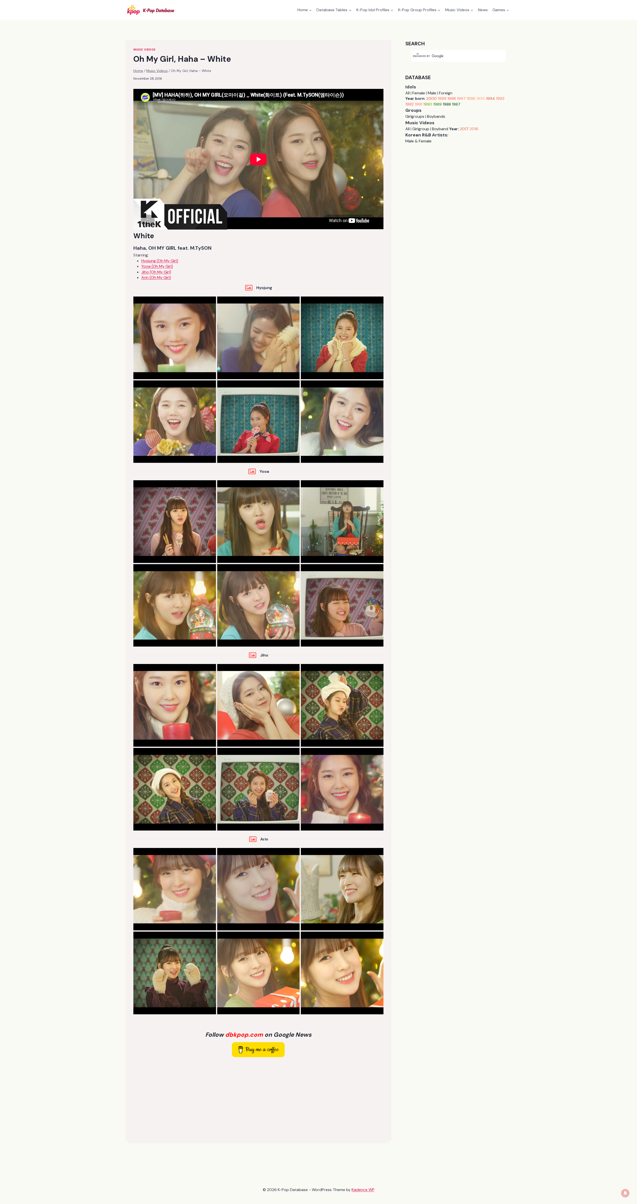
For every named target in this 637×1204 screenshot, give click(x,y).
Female (418, 93)
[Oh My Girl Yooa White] (174, 521)
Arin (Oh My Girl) (156, 277)
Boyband (440, 128)
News (483, 9)
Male (432, 93)
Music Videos (144, 49)
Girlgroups (414, 116)
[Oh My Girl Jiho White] (174, 705)
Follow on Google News (258, 1034)
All (407, 93)
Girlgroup (420, 128)
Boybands (436, 116)
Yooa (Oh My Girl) (157, 266)
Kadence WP (363, 1189)
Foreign (445, 93)
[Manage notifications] (625, 1193)
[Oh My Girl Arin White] (174, 889)
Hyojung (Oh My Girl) (159, 260)
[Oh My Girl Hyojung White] (174, 338)
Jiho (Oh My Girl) (156, 272)
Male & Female (418, 141)
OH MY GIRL (162, 248)
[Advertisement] (258, 1098)
